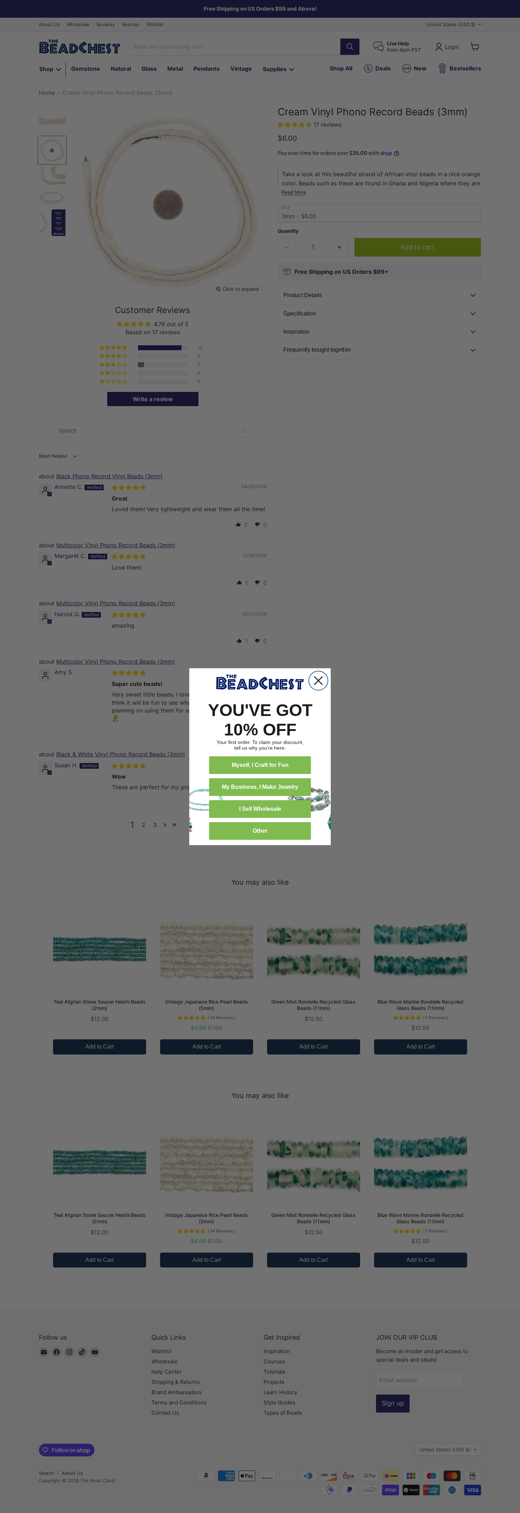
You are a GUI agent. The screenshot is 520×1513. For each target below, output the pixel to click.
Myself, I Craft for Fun (260, 765)
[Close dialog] (318, 680)
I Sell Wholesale (260, 809)
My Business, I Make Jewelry (260, 787)
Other (260, 831)
